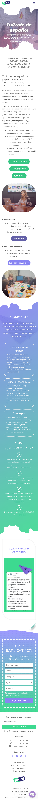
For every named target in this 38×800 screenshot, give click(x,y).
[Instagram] (12, 756)
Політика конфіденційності (19, 791)
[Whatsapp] (25, 756)
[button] (34, 3)
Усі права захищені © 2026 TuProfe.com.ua (19, 798)
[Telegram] (21, 756)
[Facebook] (17, 756)
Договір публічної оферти (19, 788)
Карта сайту (19, 794)
